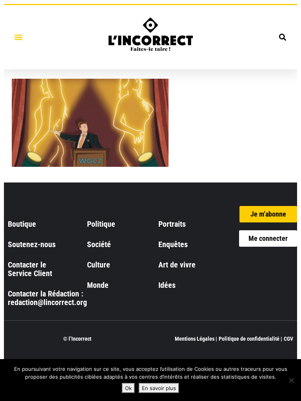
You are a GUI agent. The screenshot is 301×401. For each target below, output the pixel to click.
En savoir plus (159, 388)
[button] (18, 37)
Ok (128, 388)
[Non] (291, 380)
